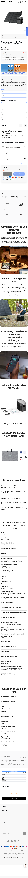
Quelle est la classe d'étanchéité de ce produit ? (13, 503)
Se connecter (22, 54)
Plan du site (20, 857)
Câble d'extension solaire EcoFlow (15, 153)
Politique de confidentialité (10, 857)
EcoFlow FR (13, 853)
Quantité (3, 125)
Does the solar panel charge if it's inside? (12, 513)
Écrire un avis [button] (14, 798)
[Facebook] (8, 841)
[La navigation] (26, 2)
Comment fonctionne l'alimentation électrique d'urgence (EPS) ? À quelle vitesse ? (13, 497)
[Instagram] (15, 841)
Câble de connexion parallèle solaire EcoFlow (16, 159)
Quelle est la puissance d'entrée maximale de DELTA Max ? (13, 492)
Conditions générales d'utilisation (13, 854)
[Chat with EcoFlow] (25, 865)
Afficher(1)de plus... (21, 163)
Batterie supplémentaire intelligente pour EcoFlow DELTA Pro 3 (15, 147)
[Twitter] (12, 841)
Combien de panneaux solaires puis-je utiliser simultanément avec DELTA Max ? (13, 486)
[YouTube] (18, 841)
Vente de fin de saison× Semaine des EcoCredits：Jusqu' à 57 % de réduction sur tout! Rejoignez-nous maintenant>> (13, 73)
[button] (27, 31)
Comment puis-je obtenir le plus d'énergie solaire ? (12, 508)
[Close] (26, 27)
